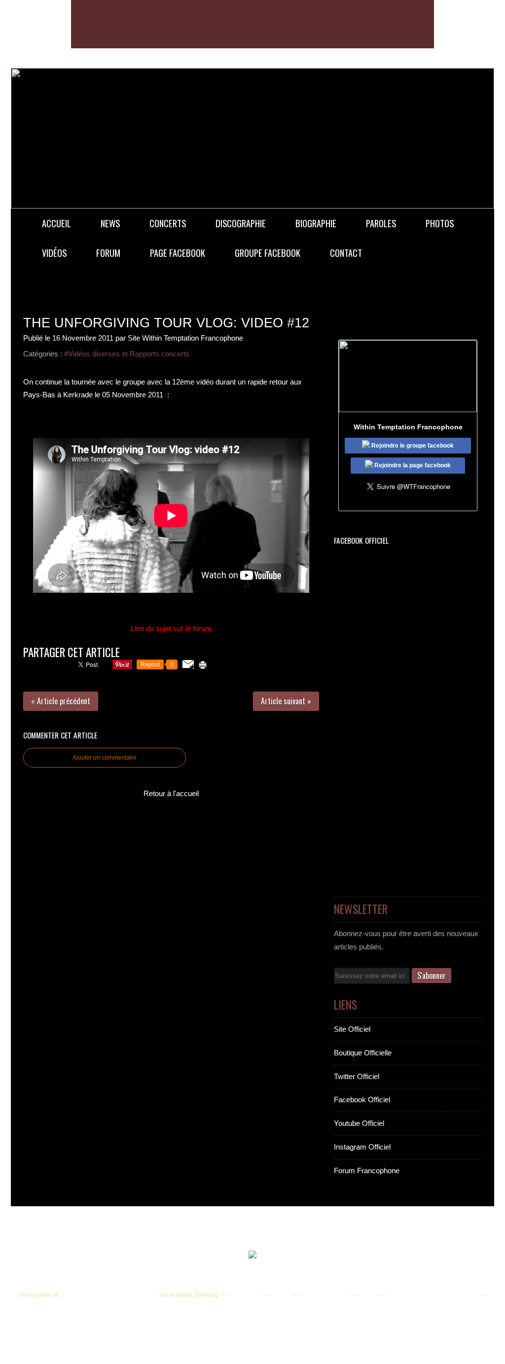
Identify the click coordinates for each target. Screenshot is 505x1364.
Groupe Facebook (267, 252)
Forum (108, 252)
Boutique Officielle (363, 1053)
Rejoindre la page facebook (412, 465)
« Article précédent (60, 701)
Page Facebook (177, 252)
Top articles (244, 1295)
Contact (346, 252)
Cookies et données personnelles (432, 1295)
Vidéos (54, 252)
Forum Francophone (366, 1170)
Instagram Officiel (362, 1147)
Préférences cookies (251, 1307)
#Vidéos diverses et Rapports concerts (126, 354)
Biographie (315, 223)
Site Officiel (352, 1029)
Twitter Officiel (356, 1076)
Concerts (167, 223)
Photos (440, 223)
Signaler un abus (324, 1295)
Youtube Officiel (359, 1123)
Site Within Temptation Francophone (109, 1295)
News (110, 223)
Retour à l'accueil (171, 793)
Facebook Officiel (362, 1099)
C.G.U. (367, 1295)
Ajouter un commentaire (104, 757)
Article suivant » (286, 701)
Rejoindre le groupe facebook (412, 445)
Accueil (56, 223)
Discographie (241, 223)
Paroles (381, 223)
